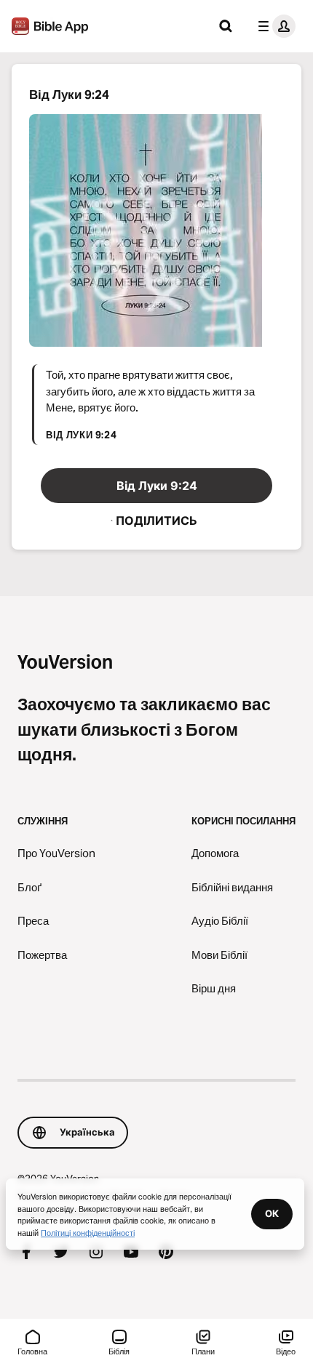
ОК (272, 1213)
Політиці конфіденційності (88, 1232)
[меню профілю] (273, 26)
